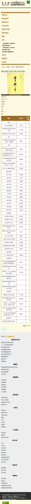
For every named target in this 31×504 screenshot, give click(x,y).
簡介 (2, 443)
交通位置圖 (9, 496)
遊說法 (3, 480)
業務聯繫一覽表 (16, 496)
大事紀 (3, 445)
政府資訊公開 (4, 437)
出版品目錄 (5, 25)
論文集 (4, 55)
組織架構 (3, 452)
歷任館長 (3, 450)
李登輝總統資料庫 (6, 352)
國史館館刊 (5, 18)
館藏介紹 (3, 359)
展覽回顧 (3, 384)
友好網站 (3, 478)
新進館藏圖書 (4, 371)
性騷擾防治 (4, 483)
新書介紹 (4, 15)
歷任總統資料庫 (5, 347)
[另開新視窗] (15, 84)
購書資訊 (4, 58)
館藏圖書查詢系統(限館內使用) (9, 367)
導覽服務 (3, 389)
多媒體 (4, 62)
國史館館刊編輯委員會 (8, 51)
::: (1, 1)
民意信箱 (3, 472)
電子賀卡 (3, 462)
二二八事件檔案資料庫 (7, 344)
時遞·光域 (3, 404)
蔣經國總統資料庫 (6, 349)
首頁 (3, 67)
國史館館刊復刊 (6, 49)
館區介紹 (3, 455)
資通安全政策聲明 (22, 494)
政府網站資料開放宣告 (6, 494)
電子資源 (3, 374)
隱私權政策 (15, 494)
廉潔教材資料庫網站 (6, 487)
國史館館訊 (5, 33)
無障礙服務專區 (5, 457)
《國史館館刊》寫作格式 (8, 47)
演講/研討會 (4, 397)
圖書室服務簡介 (5, 369)
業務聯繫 (3, 468)
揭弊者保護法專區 (6, 485)
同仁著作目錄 (4, 459)
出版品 (8, 67)
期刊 (13, 67)
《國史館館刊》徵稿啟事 (8, 43)
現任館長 (3, 448)
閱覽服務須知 (4, 356)
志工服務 (3, 391)
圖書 (3, 36)
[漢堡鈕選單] (28, 2)
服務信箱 (4, 496)
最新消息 (3, 432)
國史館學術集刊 (6, 45)
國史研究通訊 (6, 29)
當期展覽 (3, 382)
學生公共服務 (4, 400)
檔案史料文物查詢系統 (7, 342)
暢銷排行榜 (5, 22)
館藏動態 (3, 361)
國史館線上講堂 (5, 402)
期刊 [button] (3, 40)
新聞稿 (3, 435)
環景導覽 (3, 387)
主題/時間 (3, 380)
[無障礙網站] (5, 502)
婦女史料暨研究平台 (6, 354)
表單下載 (3, 470)
